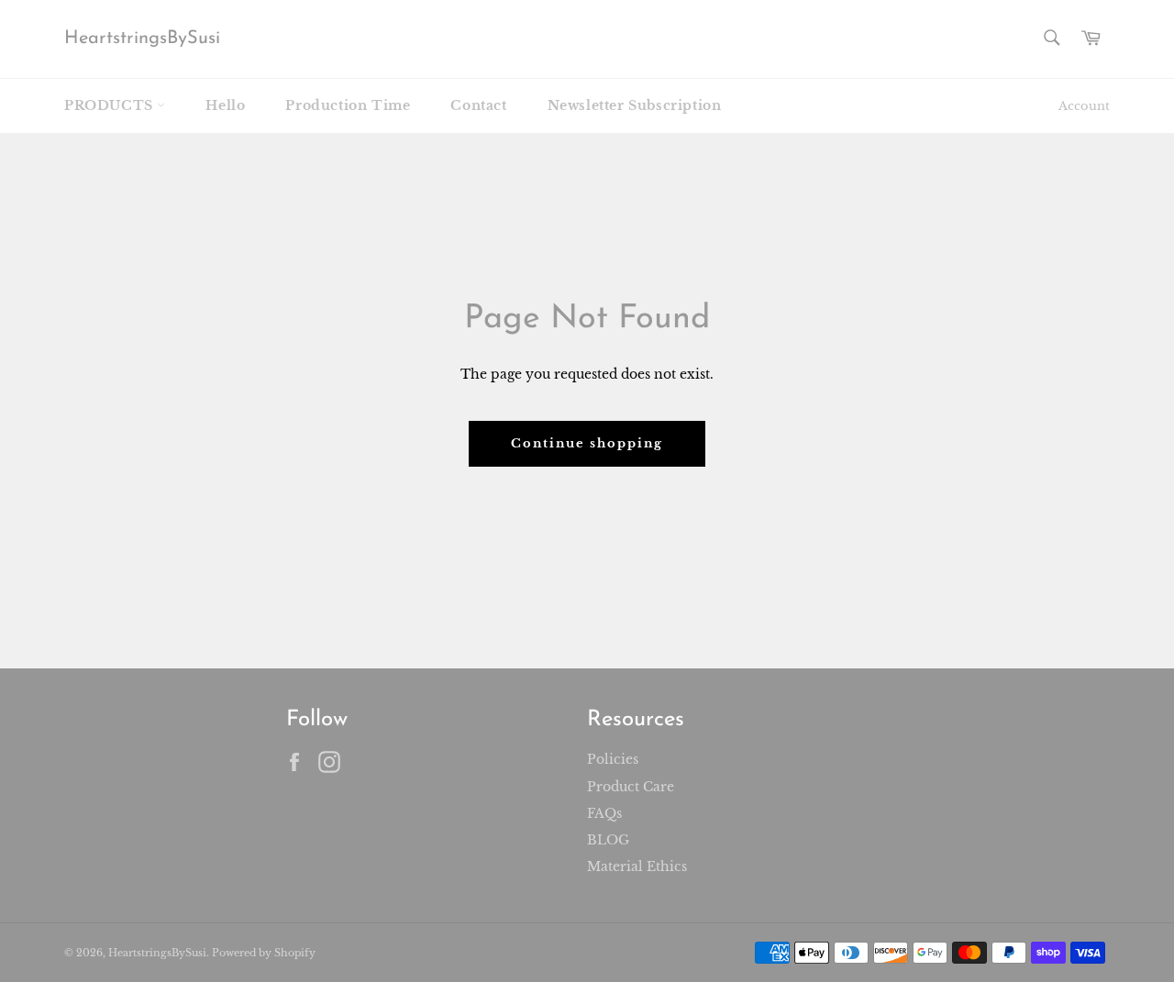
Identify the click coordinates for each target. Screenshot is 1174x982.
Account (1084, 106)
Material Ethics (637, 866)
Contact (478, 105)
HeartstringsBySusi (142, 38)
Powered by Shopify (264, 952)
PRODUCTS (110, 105)
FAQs (604, 813)
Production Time (347, 105)
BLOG (608, 840)
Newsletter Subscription (635, 105)
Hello (225, 105)
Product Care (630, 786)
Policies (612, 759)
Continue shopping (586, 443)
